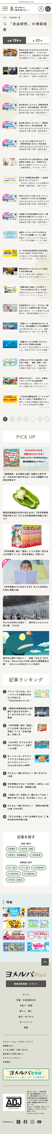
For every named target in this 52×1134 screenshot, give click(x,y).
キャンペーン (25, 1022)
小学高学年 (30, 873)
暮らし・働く (25, 1011)
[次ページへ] (46, 419)
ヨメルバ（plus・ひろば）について (18, 1041)
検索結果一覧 (15, 17)
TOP (5, 17)
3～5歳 (25, 867)
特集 (26, 1027)
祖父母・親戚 (27, 848)
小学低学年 (39, 867)
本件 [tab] (38, 40)
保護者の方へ (8, 1045)
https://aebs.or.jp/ (35, 1113)
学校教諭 (37, 855)
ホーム (26, 994)
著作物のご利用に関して (13, 1054)
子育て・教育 (25, 1005)
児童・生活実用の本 (26, 1000)
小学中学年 (14, 873)
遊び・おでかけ (26, 1016)
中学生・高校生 (16, 880)
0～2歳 (12, 867)
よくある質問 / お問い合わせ (15, 1049)
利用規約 (6, 1062)
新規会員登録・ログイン (26, 983)
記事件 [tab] (14, 40)
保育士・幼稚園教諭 (17, 855)
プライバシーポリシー (12, 1058)
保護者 (12, 848)
